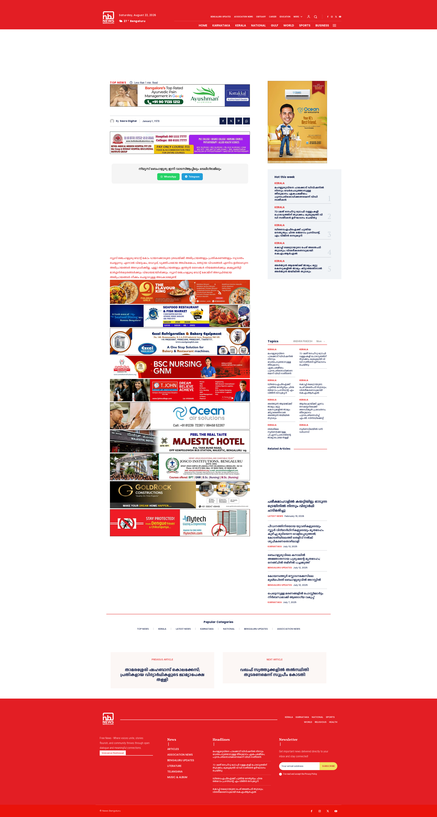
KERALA (279, 183)
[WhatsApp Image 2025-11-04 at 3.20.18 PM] (297, 122)
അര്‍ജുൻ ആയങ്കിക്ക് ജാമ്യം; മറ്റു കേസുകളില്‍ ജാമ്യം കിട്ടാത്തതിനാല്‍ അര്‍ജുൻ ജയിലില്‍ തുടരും (298, 268)
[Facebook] (328, 17)
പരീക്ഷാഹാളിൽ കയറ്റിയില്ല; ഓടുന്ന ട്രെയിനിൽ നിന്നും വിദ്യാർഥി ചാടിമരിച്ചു (297, 506)
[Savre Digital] (113, 121)
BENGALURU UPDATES (280, 567)
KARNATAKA (275, 546)
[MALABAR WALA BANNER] (180, 292)
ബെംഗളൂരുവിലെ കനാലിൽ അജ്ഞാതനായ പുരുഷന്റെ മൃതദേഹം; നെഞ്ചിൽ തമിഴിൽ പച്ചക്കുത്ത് (294, 558)
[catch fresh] (180, 316)
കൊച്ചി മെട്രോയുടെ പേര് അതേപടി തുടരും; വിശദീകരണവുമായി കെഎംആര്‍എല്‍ (297, 250)
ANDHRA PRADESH (302, 341)
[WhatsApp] (246, 121)
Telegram (194, 176)
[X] (336, 17)
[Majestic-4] (180, 441)
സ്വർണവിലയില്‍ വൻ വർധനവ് (311, 430)
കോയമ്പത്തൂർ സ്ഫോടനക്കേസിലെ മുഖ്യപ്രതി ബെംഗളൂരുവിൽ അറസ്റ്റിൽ (294, 578)
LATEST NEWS (275, 516)
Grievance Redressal (113, 753)
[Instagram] (332, 17)
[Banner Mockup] (180, 341)
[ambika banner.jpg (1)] (180, 367)
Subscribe (328, 766)
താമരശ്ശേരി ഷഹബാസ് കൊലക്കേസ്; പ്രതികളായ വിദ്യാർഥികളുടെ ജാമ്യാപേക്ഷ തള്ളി (162, 675)
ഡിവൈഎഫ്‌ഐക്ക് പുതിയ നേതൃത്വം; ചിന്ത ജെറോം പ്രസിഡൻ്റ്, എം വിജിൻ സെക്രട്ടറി (297, 233)
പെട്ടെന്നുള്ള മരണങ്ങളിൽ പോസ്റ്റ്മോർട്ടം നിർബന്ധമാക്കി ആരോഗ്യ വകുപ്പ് (295, 595)
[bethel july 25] (180, 143)
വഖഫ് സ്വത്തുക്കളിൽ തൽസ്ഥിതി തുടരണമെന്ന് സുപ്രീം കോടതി (274, 672)
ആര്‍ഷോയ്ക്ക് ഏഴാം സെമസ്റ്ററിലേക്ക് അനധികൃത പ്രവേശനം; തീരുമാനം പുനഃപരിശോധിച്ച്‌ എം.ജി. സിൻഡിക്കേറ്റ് (312, 411)
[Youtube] (340, 17)
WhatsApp (170, 176)
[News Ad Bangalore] (180, 105)
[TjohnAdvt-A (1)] (180, 390)
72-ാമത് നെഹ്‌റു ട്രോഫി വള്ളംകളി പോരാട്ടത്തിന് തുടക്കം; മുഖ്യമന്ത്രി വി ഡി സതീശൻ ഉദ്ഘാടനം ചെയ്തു (298, 215)
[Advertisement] (218, 55)
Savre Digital (128, 121)
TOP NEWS (118, 82)
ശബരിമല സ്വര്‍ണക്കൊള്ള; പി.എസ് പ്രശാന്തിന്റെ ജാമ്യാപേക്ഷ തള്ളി (279, 433)
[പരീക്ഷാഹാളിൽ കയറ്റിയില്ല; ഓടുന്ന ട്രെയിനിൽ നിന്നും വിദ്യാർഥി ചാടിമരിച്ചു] (297, 475)
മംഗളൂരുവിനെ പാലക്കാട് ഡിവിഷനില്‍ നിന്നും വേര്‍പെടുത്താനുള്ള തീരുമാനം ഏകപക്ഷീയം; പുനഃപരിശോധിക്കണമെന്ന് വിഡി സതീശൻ (299, 194)
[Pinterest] (238, 121)
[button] (315, 17)
